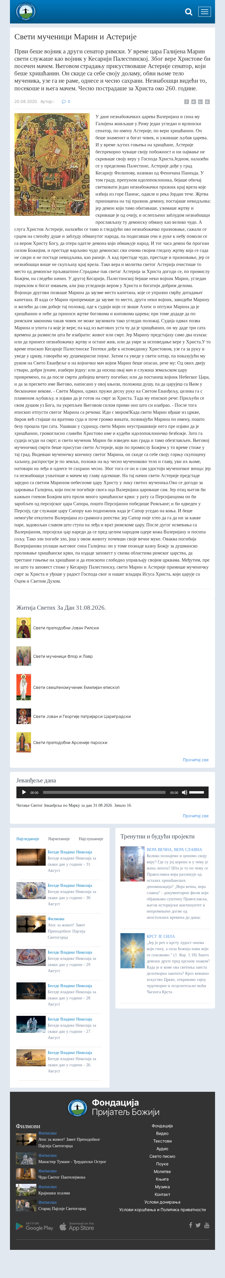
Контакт (162, 1194)
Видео (162, 1133)
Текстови (162, 1140)
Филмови (56, 919)
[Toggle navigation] (204, 12)
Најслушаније (91, 839)
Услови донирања (162, 1201)
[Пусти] (24, 792)
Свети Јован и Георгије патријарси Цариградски (82, 716)
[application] (112, 792)
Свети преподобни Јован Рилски (66, 627)
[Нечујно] (185, 792)
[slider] (197, 792)
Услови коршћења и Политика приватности (162, 1209)
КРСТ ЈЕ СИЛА (161, 936)
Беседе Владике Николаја (70, 852)
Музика (162, 1186)
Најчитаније (59, 839)
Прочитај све (196, 759)
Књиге (162, 1179)
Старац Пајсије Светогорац (62, 1208)
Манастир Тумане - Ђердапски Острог (72, 1162)
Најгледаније (27, 839)
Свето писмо (162, 1156)
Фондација (162, 1125)
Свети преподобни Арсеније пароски (70, 742)
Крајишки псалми (54, 1193)
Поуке (162, 1163)
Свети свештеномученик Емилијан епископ (76, 687)
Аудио (162, 1148)
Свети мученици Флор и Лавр (63, 656)
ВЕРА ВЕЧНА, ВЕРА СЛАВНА (174, 850)
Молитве (162, 1171)
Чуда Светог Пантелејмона (61, 1177)
